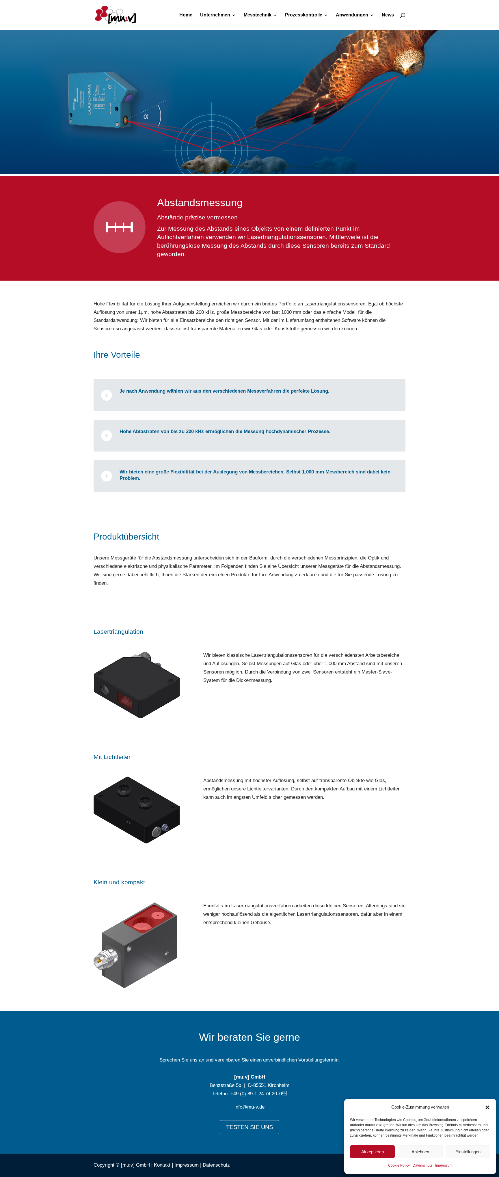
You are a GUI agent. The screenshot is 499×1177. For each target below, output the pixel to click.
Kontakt (162, 1165)
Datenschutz (422, 1165)
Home (185, 15)
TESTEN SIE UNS (249, 1127)
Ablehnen (420, 1151)
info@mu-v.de (249, 1107)
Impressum (444, 1165)
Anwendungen (352, 15)
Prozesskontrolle (303, 15)
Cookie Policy (399, 1165)
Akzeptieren (372, 1151)
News (388, 15)
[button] (487, 1107)
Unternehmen (215, 15)
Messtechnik (257, 15)
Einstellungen (468, 1151)
